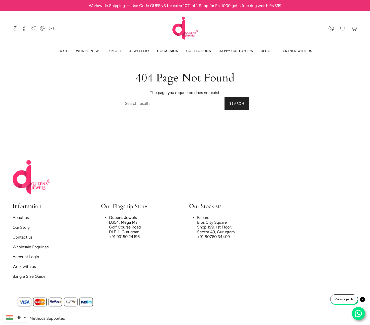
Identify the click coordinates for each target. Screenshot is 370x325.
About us (21, 217)
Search (236, 103)
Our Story (21, 227)
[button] (343, 28)
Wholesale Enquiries (31, 247)
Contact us (22, 237)
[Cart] (354, 28)
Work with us (24, 266)
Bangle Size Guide (29, 276)
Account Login (26, 256)
